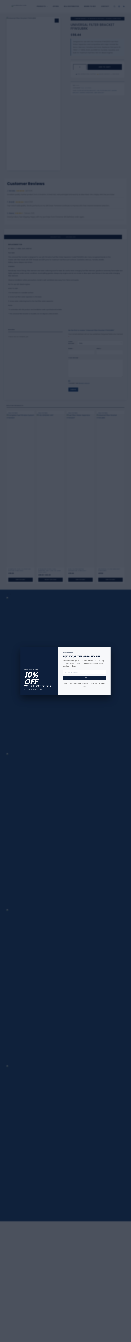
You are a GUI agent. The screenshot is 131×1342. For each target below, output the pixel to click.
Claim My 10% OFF (84, 678)
